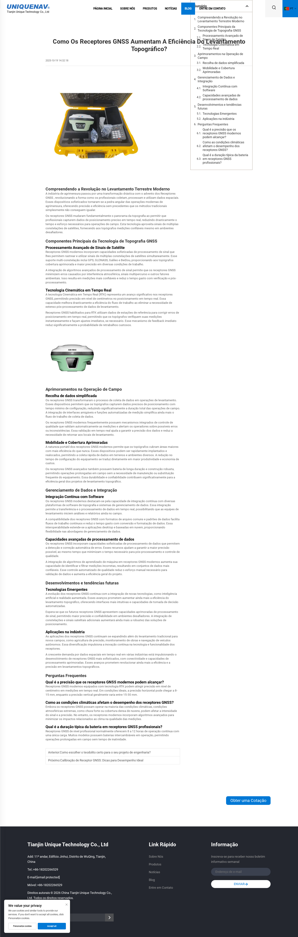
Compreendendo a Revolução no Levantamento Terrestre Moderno (221, 19)
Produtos (150, 8)
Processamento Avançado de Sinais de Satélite (223, 37)
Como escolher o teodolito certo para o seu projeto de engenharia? (105, 752)
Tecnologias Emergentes (220, 113)
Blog (188, 8)
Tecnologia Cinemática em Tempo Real (221, 46)
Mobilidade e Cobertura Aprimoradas (219, 70)
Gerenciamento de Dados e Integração (216, 79)
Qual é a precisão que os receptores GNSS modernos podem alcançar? (222, 133)
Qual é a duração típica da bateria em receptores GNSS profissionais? (225, 158)
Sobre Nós (127, 8)
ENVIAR (239, 884)
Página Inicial (102, 8)
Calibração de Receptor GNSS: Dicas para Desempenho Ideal (101, 760)
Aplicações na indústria (218, 119)
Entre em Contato (212, 8)
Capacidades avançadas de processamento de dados (221, 97)
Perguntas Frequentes (213, 124)
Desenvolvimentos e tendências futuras (219, 106)
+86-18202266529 (45, 869)
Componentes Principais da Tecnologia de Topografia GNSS (219, 28)
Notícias (171, 8)
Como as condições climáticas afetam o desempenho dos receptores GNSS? (223, 146)
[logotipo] (28, 6)
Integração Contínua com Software (220, 88)
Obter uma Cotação (248, 800)
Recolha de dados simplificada (223, 63)
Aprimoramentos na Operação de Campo (220, 56)
